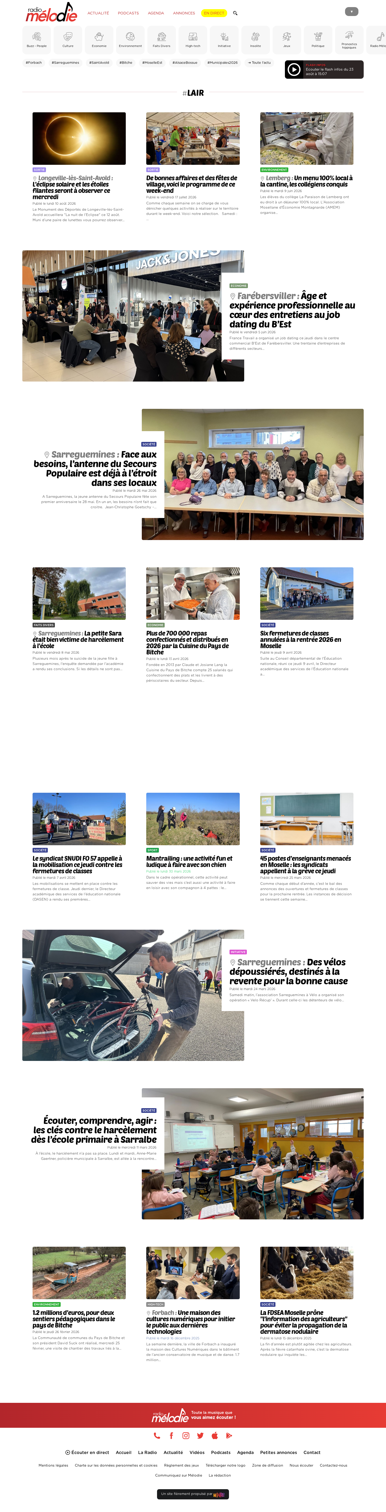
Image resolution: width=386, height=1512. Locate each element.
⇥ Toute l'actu (259, 63)
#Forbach (34, 63)
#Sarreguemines (65, 63)
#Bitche (125, 63)
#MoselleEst (152, 63)
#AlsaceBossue (185, 63)
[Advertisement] (193, 738)
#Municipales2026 (222, 63)
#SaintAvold (99, 63)
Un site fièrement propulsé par (187, 1494)
